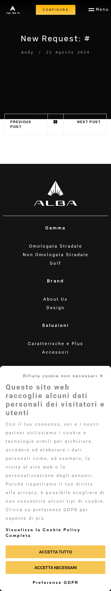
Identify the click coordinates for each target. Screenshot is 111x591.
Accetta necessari (55, 567)
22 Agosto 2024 (68, 52)
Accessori (55, 352)
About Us (55, 299)
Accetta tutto (55, 552)
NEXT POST (89, 122)
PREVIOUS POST (20, 124)
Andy (27, 52)
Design (55, 307)
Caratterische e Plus (55, 343)
